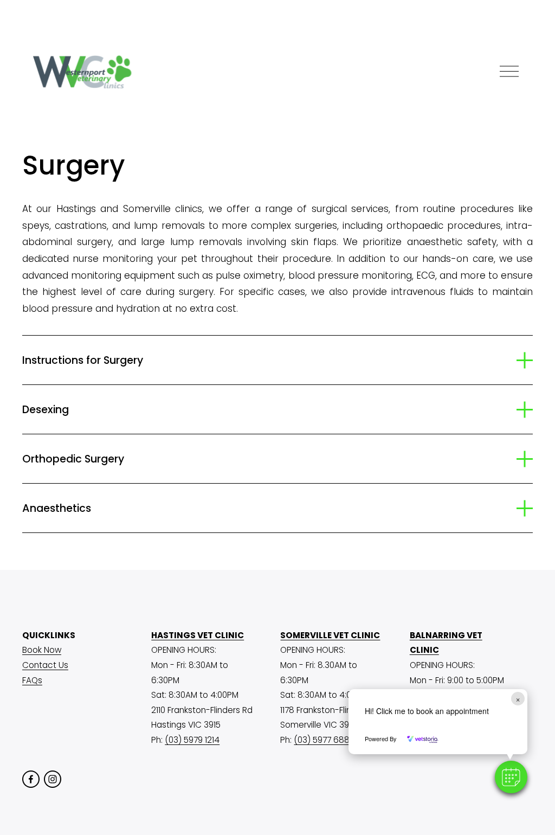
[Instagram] (52, 779)
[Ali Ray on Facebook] (31, 779)
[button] (511, 777)
